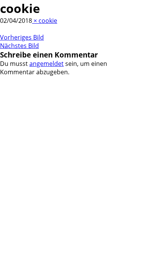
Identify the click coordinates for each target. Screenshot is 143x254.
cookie (48, 20)
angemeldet (46, 63)
